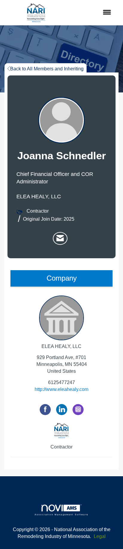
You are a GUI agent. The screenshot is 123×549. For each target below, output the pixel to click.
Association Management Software (61, 514)
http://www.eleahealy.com (61, 389)
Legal (100, 536)
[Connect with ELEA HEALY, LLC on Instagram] (78, 409)
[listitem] (60, 238)
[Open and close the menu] (92, 12)
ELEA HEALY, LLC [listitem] (61, 346)
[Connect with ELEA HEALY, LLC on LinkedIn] (62, 409)
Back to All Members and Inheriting (47, 68)
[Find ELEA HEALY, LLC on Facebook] (45, 409)
